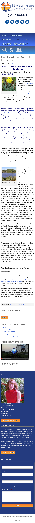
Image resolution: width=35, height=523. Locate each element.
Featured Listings (7, 329)
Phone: (4, 479)
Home (4, 35)
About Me (6, 44)
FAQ (4, 327)
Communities (8, 40)
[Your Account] (18, 50)
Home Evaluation (8, 452)
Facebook (7, 22)
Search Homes (16, 35)
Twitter (12, 22)
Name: (4, 464)
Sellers (29, 40)
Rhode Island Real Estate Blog (11, 336)
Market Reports (7, 335)
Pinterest (22, 22)
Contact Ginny (20, 44)
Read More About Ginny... (10, 420)
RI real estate (29, 83)
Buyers (20, 40)
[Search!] (4, 50)
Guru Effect (17, 520)
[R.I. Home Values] (11, 50)
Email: (4, 471)
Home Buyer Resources (17, 304)
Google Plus (17, 22)
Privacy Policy (28, 516)
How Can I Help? (7, 490)
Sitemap (23, 516)
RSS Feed (27, 22)
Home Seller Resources (9, 333)
